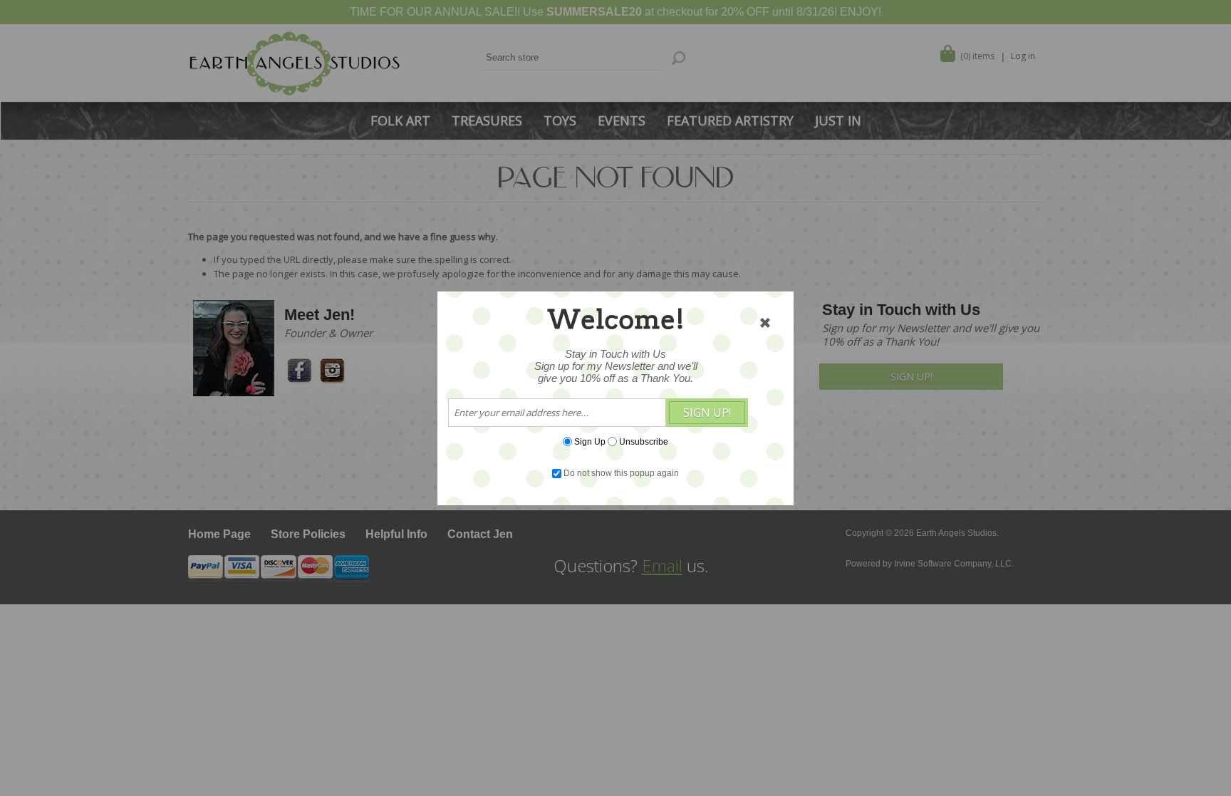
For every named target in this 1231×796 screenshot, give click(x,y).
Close (765, 323)
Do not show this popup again (621, 473)
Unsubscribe (643, 441)
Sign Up (590, 441)
